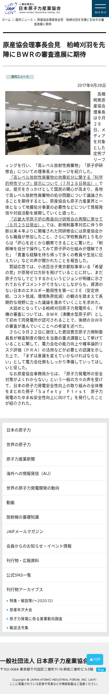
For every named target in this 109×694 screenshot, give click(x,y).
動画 (10, 502)
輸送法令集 (19, 628)
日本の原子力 (18, 429)
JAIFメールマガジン (24, 531)
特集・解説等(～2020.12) (31, 601)
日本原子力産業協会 (57, 8)
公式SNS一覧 (18, 574)
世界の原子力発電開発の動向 (32, 487)
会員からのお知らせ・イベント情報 (39, 545)
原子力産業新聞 (20, 458)
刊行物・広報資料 (22, 560)
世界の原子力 (18, 444)
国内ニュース (20, 76)
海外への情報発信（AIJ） (29, 473)
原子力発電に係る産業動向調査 (36, 619)
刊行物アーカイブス (24, 589)
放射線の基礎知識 (22, 516)
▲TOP (95, 659)
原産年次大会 (21, 610)
